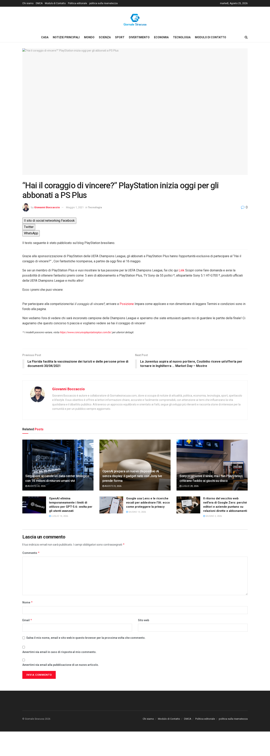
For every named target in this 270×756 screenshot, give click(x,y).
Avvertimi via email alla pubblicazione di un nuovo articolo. (60, 664)
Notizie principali (66, 37)
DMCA (39, 3)
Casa (44, 37)
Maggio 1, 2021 (75, 207)
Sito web (143, 620)
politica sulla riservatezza (103, 3)
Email (27, 620)
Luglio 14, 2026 (59, 516)
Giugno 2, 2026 (213, 516)
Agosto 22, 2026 (36, 486)
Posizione (127, 304)
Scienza (105, 37)
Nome (27, 602)
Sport (120, 37)
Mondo (89, 37)
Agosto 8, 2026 (112, 486)
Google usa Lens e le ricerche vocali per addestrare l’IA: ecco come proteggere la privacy (148, 502)
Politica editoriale (77, 3)
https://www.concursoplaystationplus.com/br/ (85, 332)
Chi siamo (27, 3)
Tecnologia (182, 37)
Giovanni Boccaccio (47, 207)
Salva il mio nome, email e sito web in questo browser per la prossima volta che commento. (85, 637)
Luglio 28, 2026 (189, 486)
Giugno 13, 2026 (137, 512)
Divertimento (139, 37)
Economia (161, 37)
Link (181, 270)
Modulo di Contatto (55, 3)
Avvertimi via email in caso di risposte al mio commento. (59, 652)
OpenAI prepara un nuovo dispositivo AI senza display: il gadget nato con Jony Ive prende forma (132, 476)
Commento (31, 553)
